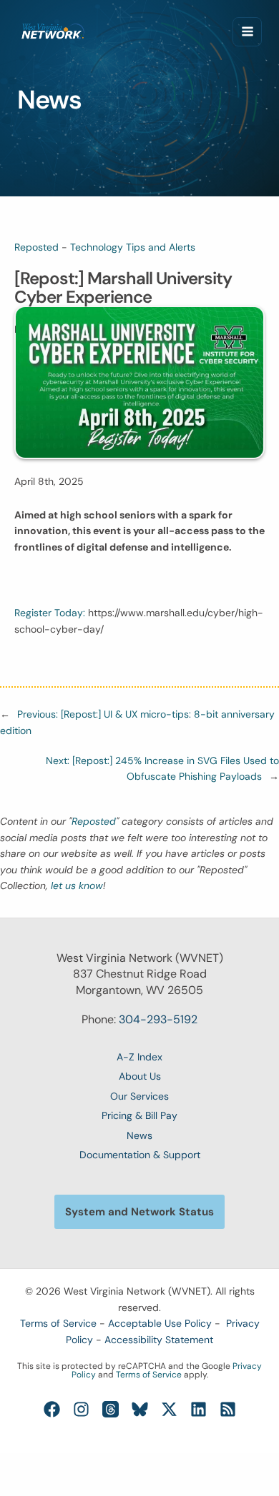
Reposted (36, 247)
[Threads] (110, 1409)
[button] (139, 1212)
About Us (140, 1076)
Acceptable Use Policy (160, 1323)
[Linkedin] (198, 1409)
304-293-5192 (158, 1019)
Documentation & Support (139, 1154)
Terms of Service (58, 1323)
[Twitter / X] (169, 1409)
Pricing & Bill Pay (139, 1115)
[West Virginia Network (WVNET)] (53, 31)
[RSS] (228, 1409)
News (139, 1135)
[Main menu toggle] (247, 31)
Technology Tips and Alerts (132, 247)
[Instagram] (81, 1409)
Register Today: (51, 612)
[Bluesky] (140, 1409)
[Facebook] (52, 1409)
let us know (77, 885)
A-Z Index (139, 1056)
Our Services (139, 1096)
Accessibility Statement (158, 1339)
